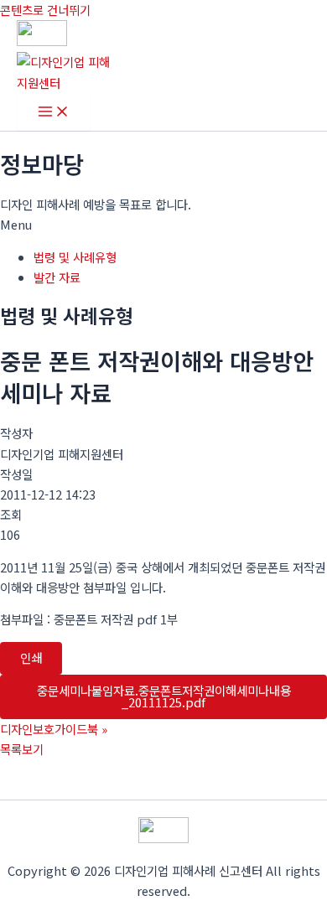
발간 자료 (57, 277)
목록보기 (22, 749)
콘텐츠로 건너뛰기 (45, 9)
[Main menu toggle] (54, 112)
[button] (163, 225)
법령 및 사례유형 (75, 257)
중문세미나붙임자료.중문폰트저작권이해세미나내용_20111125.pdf (164, 696)
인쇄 (31, 657)
